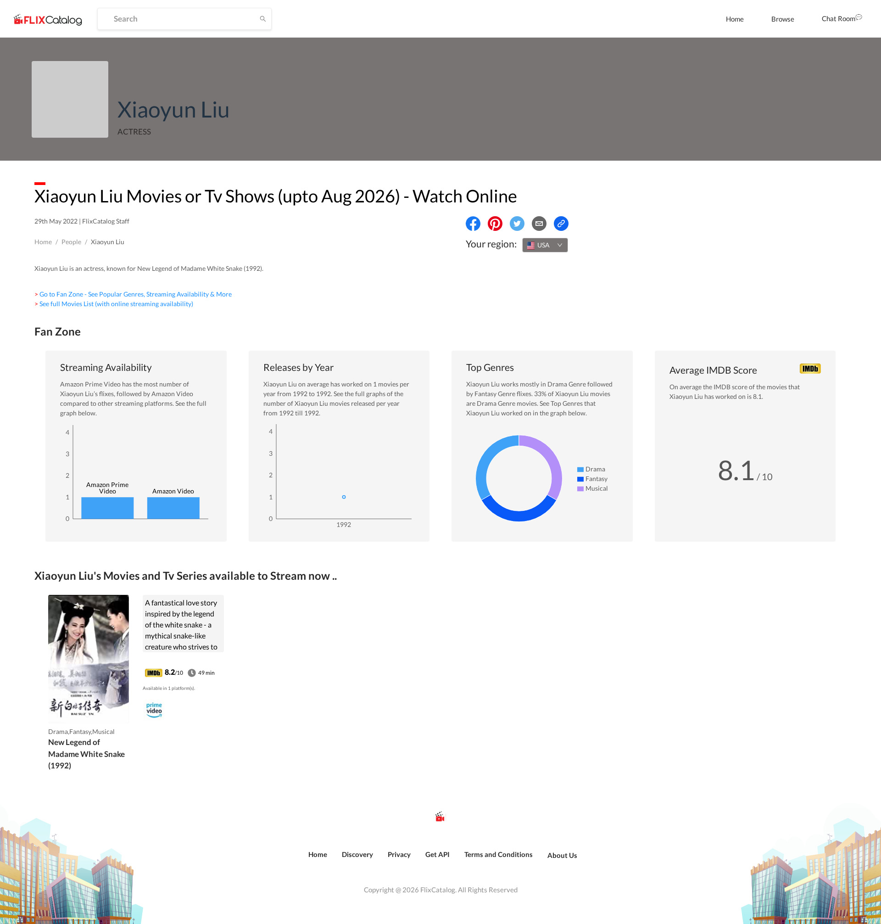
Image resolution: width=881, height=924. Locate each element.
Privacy (399, 854)
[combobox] (545, 245)
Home (735, 19)
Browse (782, 19)
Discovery (357, 854)
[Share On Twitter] (517, 223)
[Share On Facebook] (473, 223)
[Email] (539, 223)
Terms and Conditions (498, 854)
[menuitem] (735, 19)
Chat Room (838, 18)
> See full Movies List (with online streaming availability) (113, 304)
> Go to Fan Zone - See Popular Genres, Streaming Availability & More (133, 294)
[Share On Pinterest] (495, 223)
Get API (437, 854)
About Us (562, 855)
